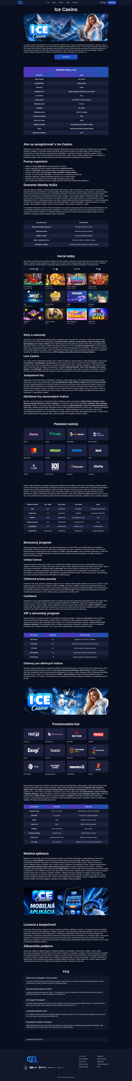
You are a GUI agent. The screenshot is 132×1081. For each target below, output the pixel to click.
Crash (75, 269)
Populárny (33, 269)
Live (54, 269)
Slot (97, 269)
